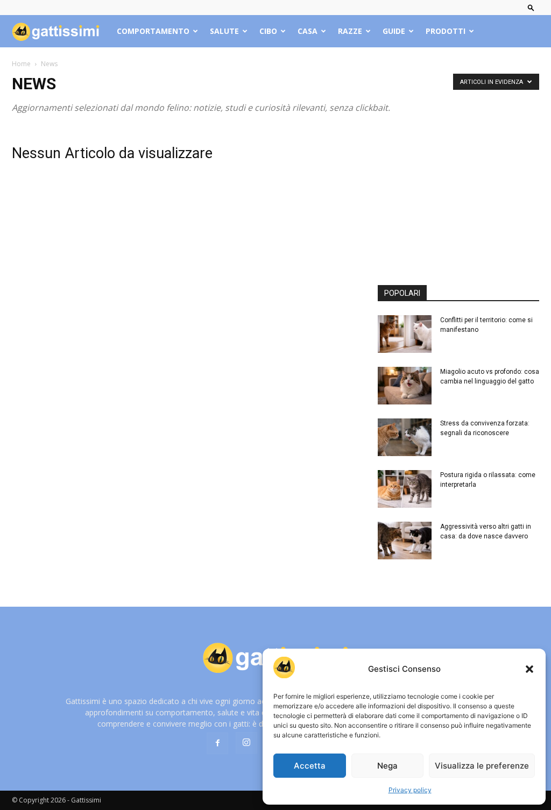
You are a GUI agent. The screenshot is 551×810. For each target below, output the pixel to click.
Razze (350, 31)
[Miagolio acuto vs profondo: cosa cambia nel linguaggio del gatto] (405, 385)
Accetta (310, 766)
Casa (307, 31)
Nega (387, 766)
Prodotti (445, 31)
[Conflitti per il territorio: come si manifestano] (405, 334)
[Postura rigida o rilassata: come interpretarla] (405, 489)
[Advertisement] (458, 194)
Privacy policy (410, 790)
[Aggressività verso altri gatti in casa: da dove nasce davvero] (405, 540)
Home (21, 63)
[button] (529, 669)
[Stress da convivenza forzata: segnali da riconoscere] (405, 437)
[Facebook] (217, 743)
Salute (224, 31)
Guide (394, 31)
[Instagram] (246, 743)
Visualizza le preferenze (482, 766)
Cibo (268, 31)
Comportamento (153, 31)
